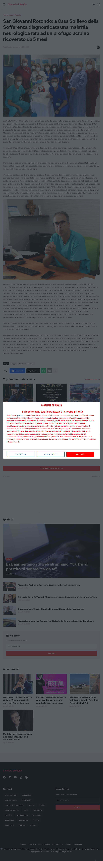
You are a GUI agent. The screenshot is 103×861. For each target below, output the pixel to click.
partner (20, 415)
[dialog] (51, 430)
